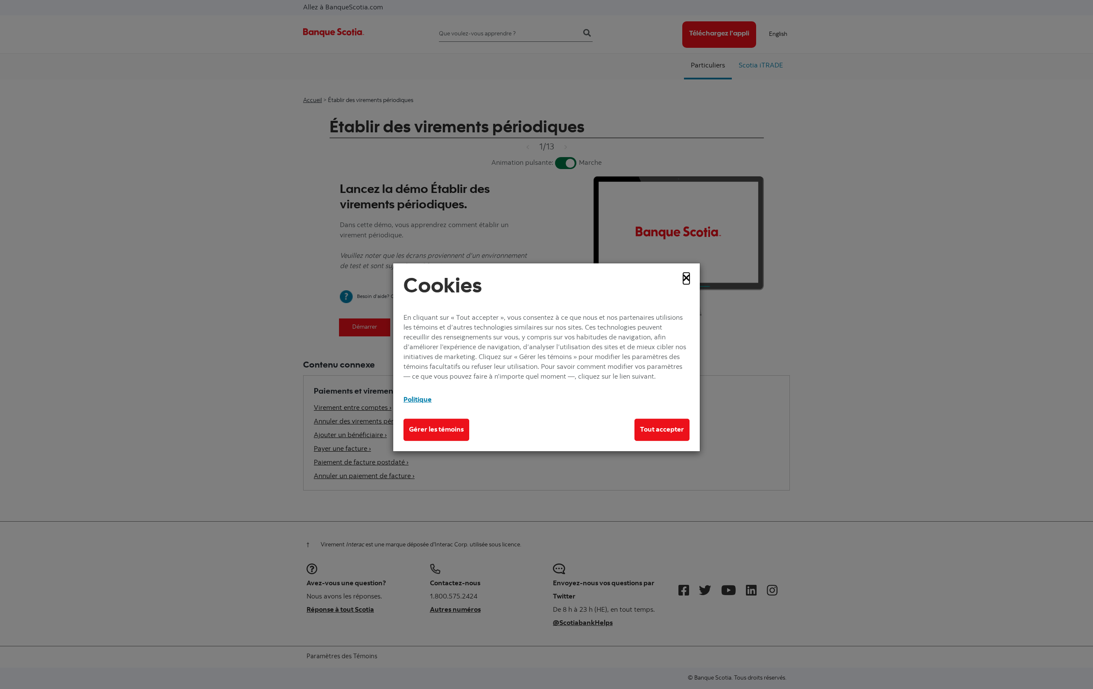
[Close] (686, 278)
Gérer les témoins (436, 429)
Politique (417, 400)
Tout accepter (662, 429)
